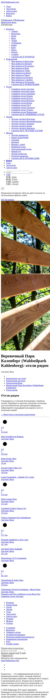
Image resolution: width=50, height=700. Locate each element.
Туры (8, 6)
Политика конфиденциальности (20, 637)
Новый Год (16, 151)
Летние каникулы (19, 154)
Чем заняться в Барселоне (22, 61)
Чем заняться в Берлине (21, 64)
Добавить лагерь (13, 632)
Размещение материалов (16, 639)
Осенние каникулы (19, 156)
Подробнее (9, 200)
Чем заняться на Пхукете (22, 77)
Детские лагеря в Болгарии (23, 119)
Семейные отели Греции (22, 96)
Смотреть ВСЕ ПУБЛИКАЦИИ (25, 158)
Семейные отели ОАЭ (21, 105)
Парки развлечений (19, 137)
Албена (14, 31)
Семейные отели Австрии (22, 89)
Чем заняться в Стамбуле (22, 80)
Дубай (14, 41)
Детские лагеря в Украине (22, 124)
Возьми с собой (18, 144)
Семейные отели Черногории (24, 112)
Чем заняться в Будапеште (22, 66)
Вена (13, 38)
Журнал (9, 133)
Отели (9, 87)
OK (2, 200)
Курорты (10, 29)
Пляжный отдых (18, 147)
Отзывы (9, 619)
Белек (13, 36)
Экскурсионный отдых (21, 149)
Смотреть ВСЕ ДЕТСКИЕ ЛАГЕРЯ (27, 131)
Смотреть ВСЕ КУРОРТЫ (22, 57)
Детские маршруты (19, 135)
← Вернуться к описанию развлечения (18, 414)
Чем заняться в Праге (20, 75)
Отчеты (9, 623)
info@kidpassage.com (10, 2)
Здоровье (15, 140)
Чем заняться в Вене (20, 68)
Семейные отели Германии (23, 94)
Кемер (14, 45)
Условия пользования (15, 635)
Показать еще (7, 594)
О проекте (10, 628)
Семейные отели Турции (22, 110)
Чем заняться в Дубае (20, 71)
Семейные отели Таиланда (23, 107)
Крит (13, 47)
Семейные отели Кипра (21, 103)
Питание (15, 142)
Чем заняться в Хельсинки (22, 82)
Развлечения (11, 59)
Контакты (10, 13)
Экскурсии (11, 9)
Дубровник (16, 43)
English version (12, 644)
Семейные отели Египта (22, 98)
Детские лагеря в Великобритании (26, 121)
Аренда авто (11, 11)
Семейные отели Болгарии (23, 91)
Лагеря (9, 117)
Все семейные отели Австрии (20, 595)
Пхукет (14, 52)
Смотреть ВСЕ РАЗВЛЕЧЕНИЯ (25, 84)
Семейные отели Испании (22, 101)
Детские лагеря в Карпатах (23, 128)
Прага (14, 50)
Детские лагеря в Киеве (21, 126)
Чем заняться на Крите (21, 73)
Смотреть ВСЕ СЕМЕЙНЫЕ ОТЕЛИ (27, 114)
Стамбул (15, 54)
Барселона (15, 34)
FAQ (8, 641)
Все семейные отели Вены (25, 594)
